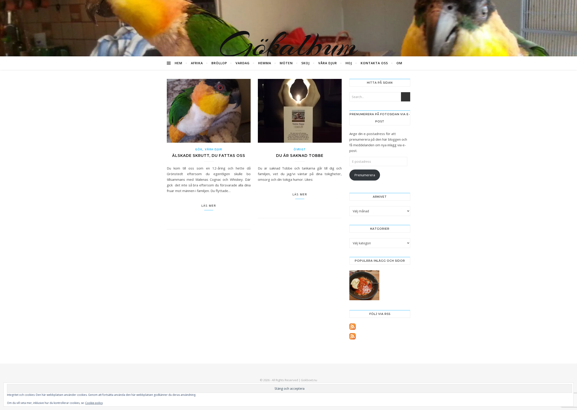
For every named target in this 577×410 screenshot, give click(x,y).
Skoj (305, 63)
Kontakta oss (374, 63)
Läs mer (208, 206)
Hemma (264, 63)
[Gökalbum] (288, 28)
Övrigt (300, 149)
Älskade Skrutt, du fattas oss (208, 155)
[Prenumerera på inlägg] (379, 326)
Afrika (197, 63)
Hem (178, 63)
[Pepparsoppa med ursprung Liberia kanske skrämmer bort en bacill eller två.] (364, 285)
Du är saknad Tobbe (299, 155)
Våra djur (327, 63)
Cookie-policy (94, 403)
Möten (286, 63)
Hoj (349, 63)
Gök (198, 149)
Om (399, 63)
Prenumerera (364, 175)
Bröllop (219, 63)
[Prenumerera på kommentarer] (379, 336)
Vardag (243, 63)
